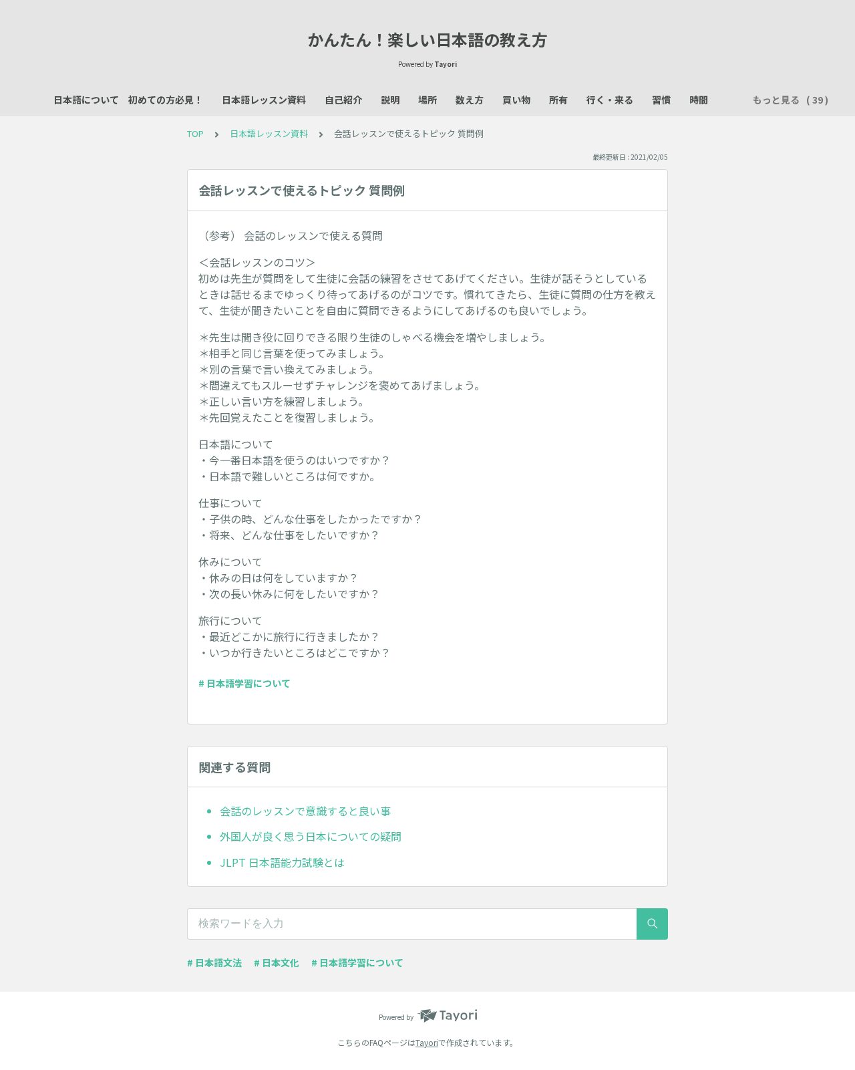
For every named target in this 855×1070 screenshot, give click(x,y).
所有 (558, 99)
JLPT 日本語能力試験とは (282, 862)
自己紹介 (343, 99)
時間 (698, 99)
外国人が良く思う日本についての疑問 (310, 836)
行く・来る (609, 99)
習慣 (661, 99)
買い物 (516, 99)
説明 (390, 99)
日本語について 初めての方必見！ (128, 99)
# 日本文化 (276, 962)
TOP (195, 133)
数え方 (470, 99)
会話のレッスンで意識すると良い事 (305, 811)
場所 (427, 99)
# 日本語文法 (214, 962)
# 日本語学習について (244, 683)
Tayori (426, 1042)
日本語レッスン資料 (264, 99)
